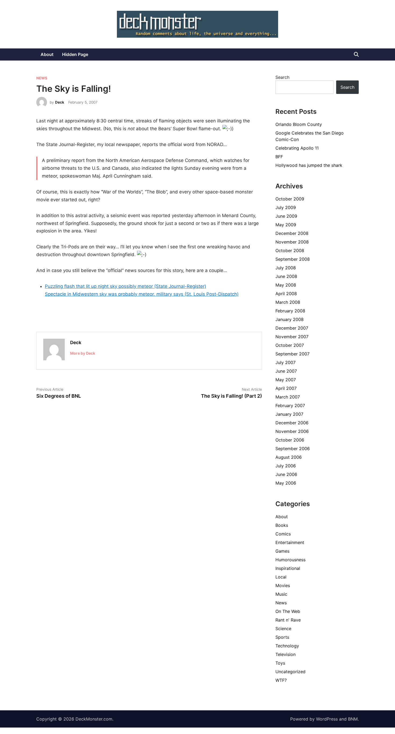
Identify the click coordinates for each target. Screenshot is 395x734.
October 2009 (289, 199)
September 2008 (292, 259)
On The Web (287, 611)
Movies (282, 585)
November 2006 (292, 431)
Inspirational (287, 568)
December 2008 (291, 233)
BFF (279, 156)
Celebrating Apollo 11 (297, 148)
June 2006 (286, 474)
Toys (280, 663)
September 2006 (292, 448)
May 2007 (285, 379)
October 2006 (289, 440)
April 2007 (286, 388)
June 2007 (286, 371)
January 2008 (289, 319)
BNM (353, 719)
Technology (287, 645)
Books (281, 525)
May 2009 (285, 224)
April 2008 (286, 293)
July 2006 (285, 465)
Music (281, 594)
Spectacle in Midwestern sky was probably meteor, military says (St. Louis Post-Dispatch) (142, 294)
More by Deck (82, 353)
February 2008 (290, 310)
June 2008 (286, 276)
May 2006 (285, 483)
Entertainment (289, 542)
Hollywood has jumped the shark (308, 165)
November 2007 (291, 336)
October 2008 (289, 250)
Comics (283, 534)
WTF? (281, 680)
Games (282, 551)
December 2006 (291, 422)
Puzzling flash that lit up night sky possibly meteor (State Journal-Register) (125, 286)
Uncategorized (290, 671)
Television (285, 654)
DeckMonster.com (94, 719)
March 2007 (287, 397)
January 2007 (289, 414)
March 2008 (287, 302)
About (47, 54)
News (41, 78)
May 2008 (285, 285)
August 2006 (288, 457)
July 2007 (285, 362)
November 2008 (292, 242)
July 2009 (285, 207)
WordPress (327, 719)
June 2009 (286, 216)
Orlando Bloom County (298, 124)
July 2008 (285, 267)
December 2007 (291, 328)
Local (280, 577)
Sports (282, 637)
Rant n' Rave (288, 620)
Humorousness (290, 559)
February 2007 (290, 405)
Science (283, 628)
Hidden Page (75, 54)
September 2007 (292, 354)
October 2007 (289, 345)
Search (282, 77)
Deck (59, 102)
